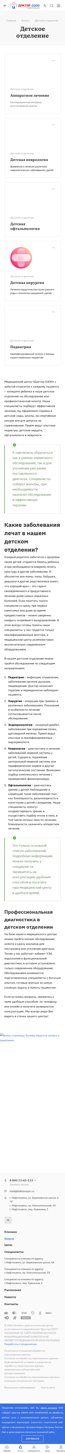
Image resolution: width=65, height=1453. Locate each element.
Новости (10, 1297)
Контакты (11, 1304)
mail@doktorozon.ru (22, 1191)
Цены (8, 1245)
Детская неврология (29, 159)
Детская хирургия (27, 282)
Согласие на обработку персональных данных (31, 1358)
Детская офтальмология (25, 226)
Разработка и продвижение (20, 1344)
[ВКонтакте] (8, 1220)
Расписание (12, 1290)
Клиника (10, 1232)
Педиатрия (20, 346)
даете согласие (49, 1407)
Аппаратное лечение (29, 95)
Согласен (32, 1438)
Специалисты (14, 1252)
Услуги (9, 1238)
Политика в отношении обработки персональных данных (24, 1352)
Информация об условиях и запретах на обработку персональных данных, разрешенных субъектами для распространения (27, 1367)
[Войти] (58, 5)
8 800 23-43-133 (21, 1180)
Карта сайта (48, 1387)
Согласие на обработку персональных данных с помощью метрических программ (32, 1378)
